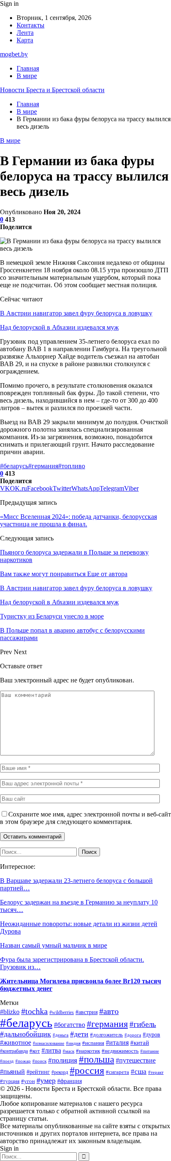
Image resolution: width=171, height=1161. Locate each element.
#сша (139, 1071)
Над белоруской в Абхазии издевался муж (59, 327)
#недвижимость (120, 1051)
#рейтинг (38, 1072)
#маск (68, 1051)
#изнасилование (48, 1043)
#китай (139, 1042)
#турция (10, 1081)
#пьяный (12, 1071)
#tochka (34, 1011)
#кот (34, 1051)
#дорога (133, 1034)
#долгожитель (106, 1034)
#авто (109, 1011)
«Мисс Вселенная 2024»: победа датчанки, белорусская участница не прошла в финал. (78, 520)
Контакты (30, 25)
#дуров (151, 1034)
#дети (79, 1034)
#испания (93, 1043)
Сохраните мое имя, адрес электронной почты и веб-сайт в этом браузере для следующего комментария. (85, 818)
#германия (43, 465)
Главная (28, 68)
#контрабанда (14, 1051)
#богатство (69, 1024)
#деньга (60, 1034)
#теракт (156, 1072)
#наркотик (88, 1051)
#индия (73, 1043)
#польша (96, 1059)
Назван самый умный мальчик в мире (53, 945)
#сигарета (117, 1072)
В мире (27, 75)
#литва (51, 1050)
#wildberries (61, 1012)
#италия (117, 1042)
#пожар (23, 1061)
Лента (25, 32)
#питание (149, 1051)
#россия (87, 1070)
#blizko (10, 1011)
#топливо (71, 465)
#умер (46, 1080)
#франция (69, 1081)
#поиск (39, 1061)
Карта (25, 40)
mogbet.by (14, 54)
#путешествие (136, 1060)
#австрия (87, 1012)
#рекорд (59, 1072)
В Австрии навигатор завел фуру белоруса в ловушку (76, 313)
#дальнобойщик (25, 1034)
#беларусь (14, 465)
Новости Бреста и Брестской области (52, 89)
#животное (15, 1042)
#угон (28, 1081)
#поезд (7, 1060)
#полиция (62, 1060)
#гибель (142, 1024)
